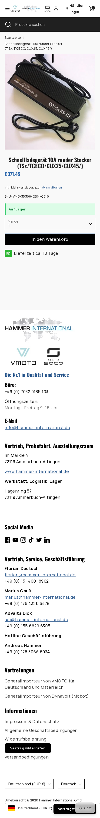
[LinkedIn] (47, 540)
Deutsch (69, 784)
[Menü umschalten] (5, 8)
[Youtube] (15, 540)
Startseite (13, 37)
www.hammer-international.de (37, 471)
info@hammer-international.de (37, 427)
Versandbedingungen (27, 757)
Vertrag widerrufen (28, 748)
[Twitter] (39, 540)
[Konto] (56, 8)
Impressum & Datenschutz (32, 721)
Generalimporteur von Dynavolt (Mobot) (47, 696)
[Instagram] (23, 540)
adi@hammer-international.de (36, 619)
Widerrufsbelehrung (25, 739)
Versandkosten (52, 187)
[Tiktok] (31, 540)
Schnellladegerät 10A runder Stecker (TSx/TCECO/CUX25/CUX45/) (34, 46)
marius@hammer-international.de (40, 597)
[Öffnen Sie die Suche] (7, 24)
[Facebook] (7, 540)
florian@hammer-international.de (40, 574)
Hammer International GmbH (61, 800)
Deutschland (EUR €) (27, 784)
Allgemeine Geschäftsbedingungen (41, 730)
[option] (50, 102)
